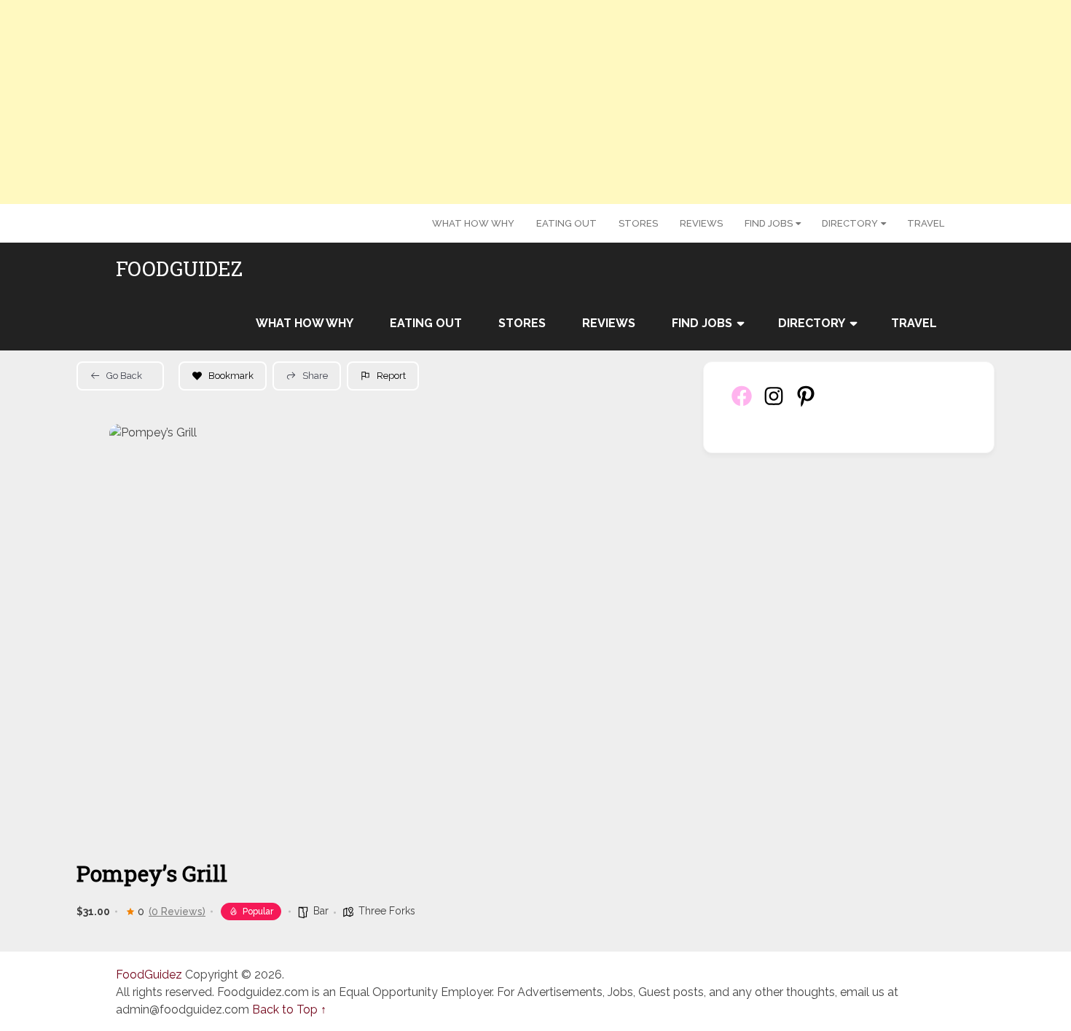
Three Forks (386, 911)
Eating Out (566, 223)
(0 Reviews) (177, 911)
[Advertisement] (535, 102)
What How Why (473, 223)
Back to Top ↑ (289, 1009)
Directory (850, 223)
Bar (321, 911)
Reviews (701, 223)
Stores (638, 223)
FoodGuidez (179, 269)
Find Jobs (769, 223)
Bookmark (231, 375)
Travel (925, 223)
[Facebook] (742, 404)
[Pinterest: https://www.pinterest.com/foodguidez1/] (806, 404)
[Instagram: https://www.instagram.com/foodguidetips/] (774, 404)
